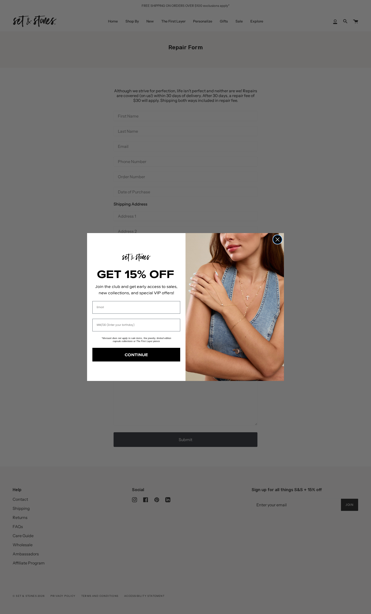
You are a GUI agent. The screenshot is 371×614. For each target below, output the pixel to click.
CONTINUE (136, 355)
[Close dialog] (277, 239)
